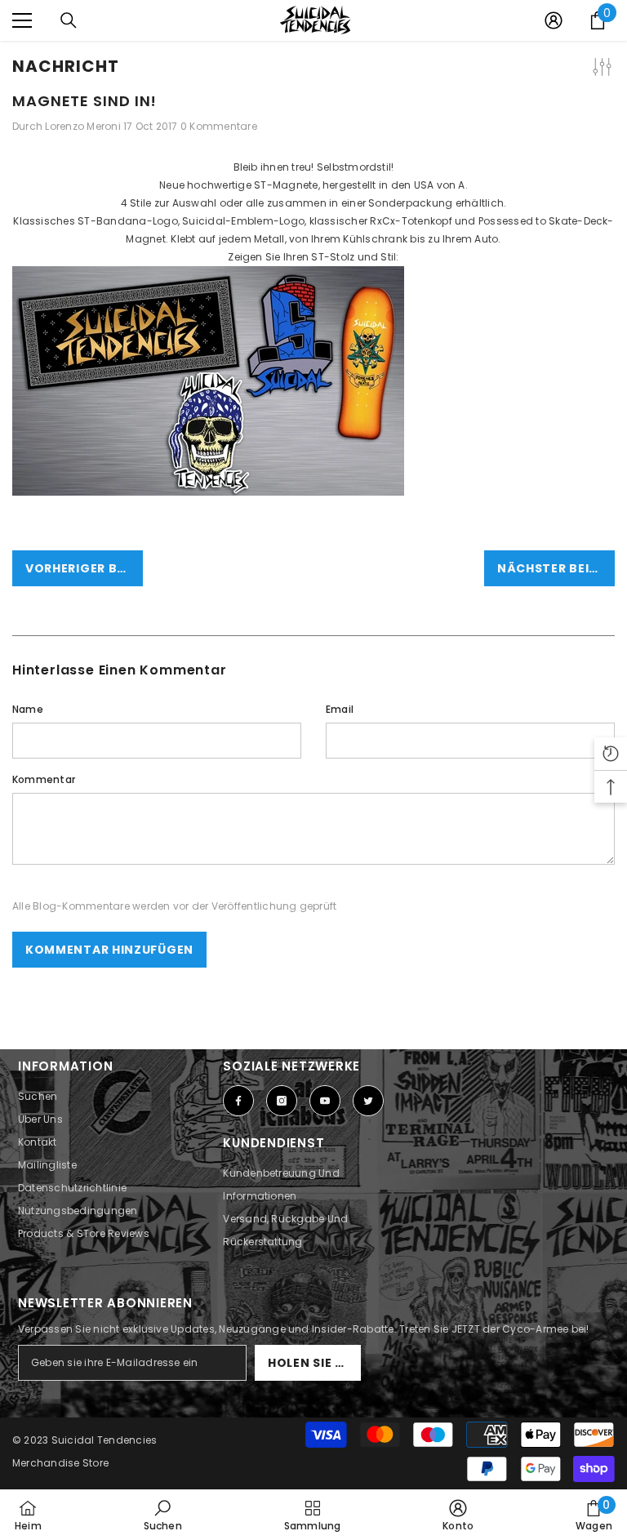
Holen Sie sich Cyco (314, 1363)
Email (340, 709)
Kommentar (43, 779)
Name (27, 709)
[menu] (22, 20)
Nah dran (613, 41)
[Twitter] (368, 1100)
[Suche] (68, 20)
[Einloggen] (553, 20)
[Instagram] (281, 1100)
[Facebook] (238, 1100)
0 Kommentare (218, 126)
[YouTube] (324, 1100)
